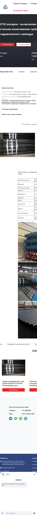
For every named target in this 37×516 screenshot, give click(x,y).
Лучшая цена (7, 44)
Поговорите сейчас (23, 44)
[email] (10, 418)
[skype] (25, 418)
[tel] (30, 418)
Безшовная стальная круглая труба (18, 344)
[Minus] (34, 474)
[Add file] (2, 513)
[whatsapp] (15, 418)
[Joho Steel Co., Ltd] (5, 7)
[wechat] (20, 418)
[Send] (34, 513)
